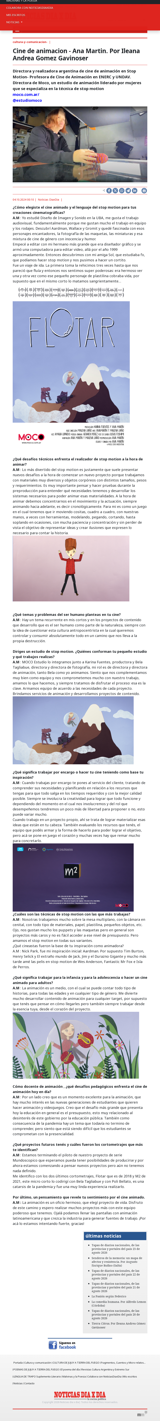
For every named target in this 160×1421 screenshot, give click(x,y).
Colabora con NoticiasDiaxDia (29, 8)
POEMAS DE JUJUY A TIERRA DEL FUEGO (36, 1369)
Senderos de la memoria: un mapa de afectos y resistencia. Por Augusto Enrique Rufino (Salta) (117, 1261)
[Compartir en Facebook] (109, 190)
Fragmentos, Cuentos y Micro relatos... (123, 1362)
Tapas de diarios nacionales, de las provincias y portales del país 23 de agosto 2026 (116, 1248)
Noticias (18, 1383)
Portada (18, 1362)
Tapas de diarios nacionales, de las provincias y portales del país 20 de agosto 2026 (116, 1314)
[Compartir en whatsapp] (121, 190)
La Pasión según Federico (109, 1296)
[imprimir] (144, 190)
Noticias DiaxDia (48, 199)
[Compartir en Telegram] (128, 190)
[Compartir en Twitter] (115, 190)
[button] (17, 1233)
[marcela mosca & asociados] (142, 1413)
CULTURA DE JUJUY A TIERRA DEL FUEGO (76, 1362)
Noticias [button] (13, 22)
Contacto (29, 1383)
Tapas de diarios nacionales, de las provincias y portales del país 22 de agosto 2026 (116, 1274)
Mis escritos (15, 15)
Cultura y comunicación (37, 1362)
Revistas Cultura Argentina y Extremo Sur (105, 1369)
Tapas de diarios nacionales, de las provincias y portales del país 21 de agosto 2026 (116, 1287)
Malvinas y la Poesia (74, 1376)
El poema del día (70, 1369)
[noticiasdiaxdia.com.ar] (80, 1396)
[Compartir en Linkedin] (134, 190)
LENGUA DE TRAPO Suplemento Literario (37, 1376)
